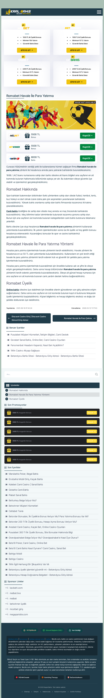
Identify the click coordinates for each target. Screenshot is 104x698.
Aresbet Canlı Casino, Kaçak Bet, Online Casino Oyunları (37, 527)
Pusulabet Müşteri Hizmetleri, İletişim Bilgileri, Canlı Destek (40, 334)
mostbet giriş (16, 609)
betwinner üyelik (18, 603)
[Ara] (96, 374)
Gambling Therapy (51, 677)
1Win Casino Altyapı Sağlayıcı (25, 350)
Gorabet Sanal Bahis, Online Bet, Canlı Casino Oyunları (38, 340)
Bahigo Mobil (15, 553)
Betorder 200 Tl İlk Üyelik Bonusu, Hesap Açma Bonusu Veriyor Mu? (43, 521)
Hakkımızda (46, 692)
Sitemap (27, 692)
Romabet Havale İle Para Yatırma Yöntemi (29, 394)
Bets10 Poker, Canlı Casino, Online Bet (28, 543)
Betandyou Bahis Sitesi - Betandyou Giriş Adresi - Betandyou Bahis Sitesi (47, 356)
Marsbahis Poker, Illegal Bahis (23, 474)
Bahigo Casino (16, 559)
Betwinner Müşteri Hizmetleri (23, 505)
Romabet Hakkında (18, 390)
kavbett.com (16, 588)
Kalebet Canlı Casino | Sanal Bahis (26, 484)
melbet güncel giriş (36, 639)
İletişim (36, 692)
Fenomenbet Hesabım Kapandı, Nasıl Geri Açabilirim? (37, 345)
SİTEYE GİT (26, 50)
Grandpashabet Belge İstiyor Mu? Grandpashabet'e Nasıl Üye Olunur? (44, 537)
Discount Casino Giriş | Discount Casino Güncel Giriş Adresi (29, 318)
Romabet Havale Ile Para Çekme (78, 318)
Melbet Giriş (13, 639)
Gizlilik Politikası (75, 692)
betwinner (24, 639)
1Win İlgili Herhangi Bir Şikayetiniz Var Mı (29, 564)
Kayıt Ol (86, 135)
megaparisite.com (19, 614)
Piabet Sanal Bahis (18, 495)
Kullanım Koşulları (60, 692)
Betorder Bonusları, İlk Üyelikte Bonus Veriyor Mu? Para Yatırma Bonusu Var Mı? (49, 516)
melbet (13, 598)
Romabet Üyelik (17, 399)
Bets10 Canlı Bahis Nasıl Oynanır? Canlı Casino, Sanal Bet (37, 548)
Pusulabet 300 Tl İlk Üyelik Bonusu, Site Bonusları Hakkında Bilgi (41, 532)
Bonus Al (90, 412)
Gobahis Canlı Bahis (19, 489)
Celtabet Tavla (16, 511)
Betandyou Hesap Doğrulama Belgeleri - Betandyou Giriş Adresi (41, 575)
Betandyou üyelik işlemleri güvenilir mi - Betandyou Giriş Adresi (40, 569)
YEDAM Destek (23, 677)
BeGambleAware (76, 677)
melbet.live (15, 593)
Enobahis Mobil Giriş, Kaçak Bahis (26, 479)
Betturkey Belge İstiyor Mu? (22, 500)
